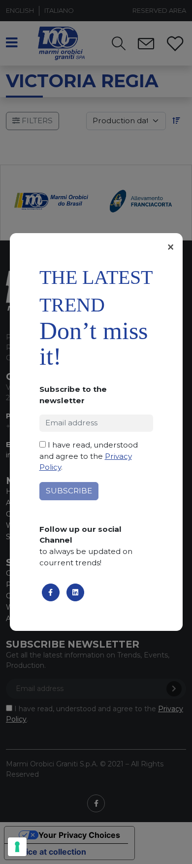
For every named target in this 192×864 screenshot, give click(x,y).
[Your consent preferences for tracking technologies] (17, 846)
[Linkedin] (75, 592)
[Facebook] (51, 592)
